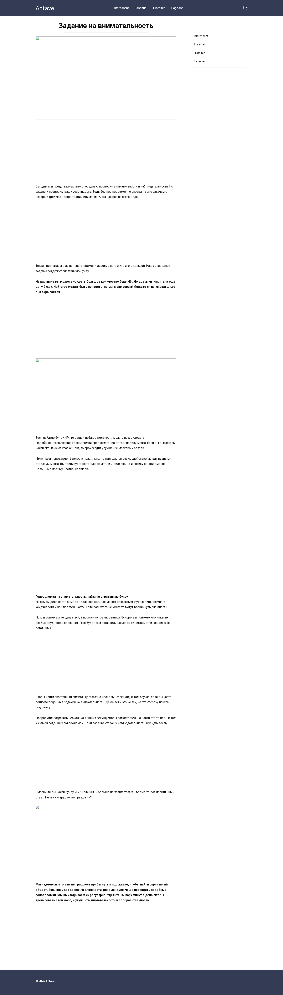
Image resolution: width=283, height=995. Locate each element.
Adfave (45, 8)
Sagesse (177, 8)
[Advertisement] (106, 152)
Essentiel (141, 8)
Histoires (159, 8)
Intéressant (121, 8)
